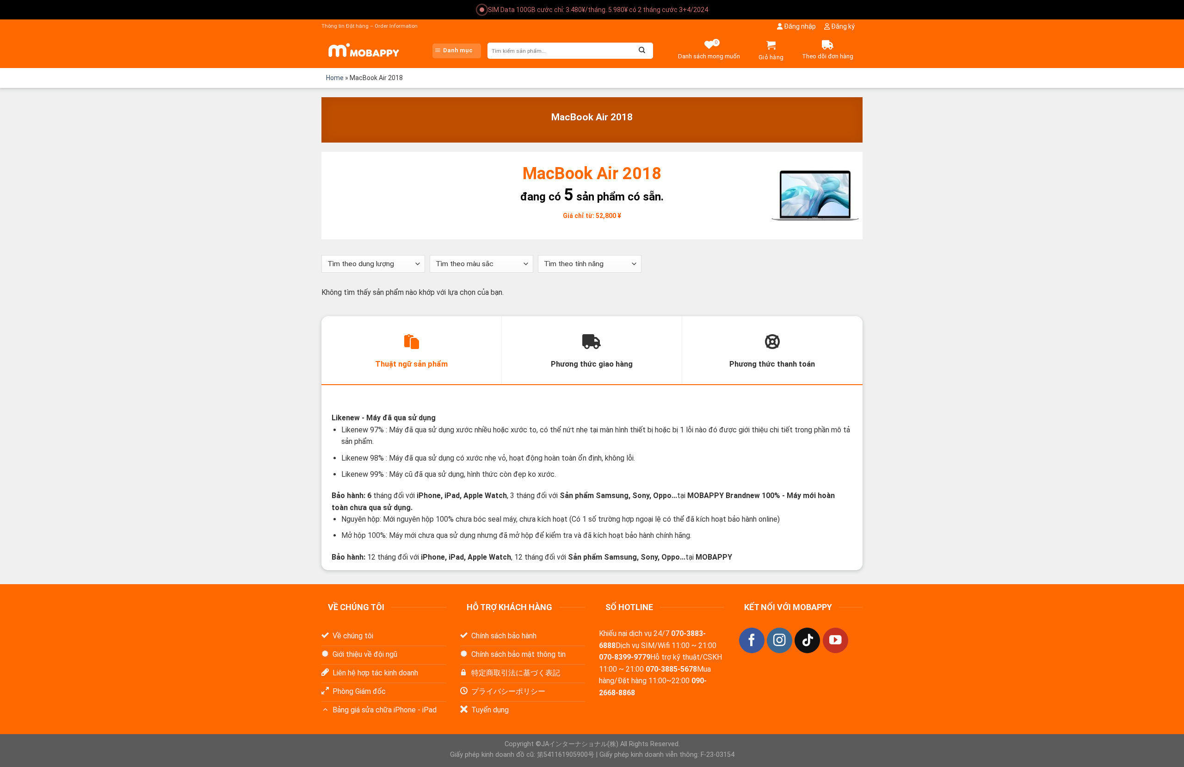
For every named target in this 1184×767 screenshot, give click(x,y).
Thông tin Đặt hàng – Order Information (369, 26)
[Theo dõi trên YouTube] (835, 640)
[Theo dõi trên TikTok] (807, 640)
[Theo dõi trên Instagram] (779, 640)
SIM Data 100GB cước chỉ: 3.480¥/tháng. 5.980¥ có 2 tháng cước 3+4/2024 (598, 9)
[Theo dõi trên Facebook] (752, 640)
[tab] (411, 350)
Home (335, 77)
